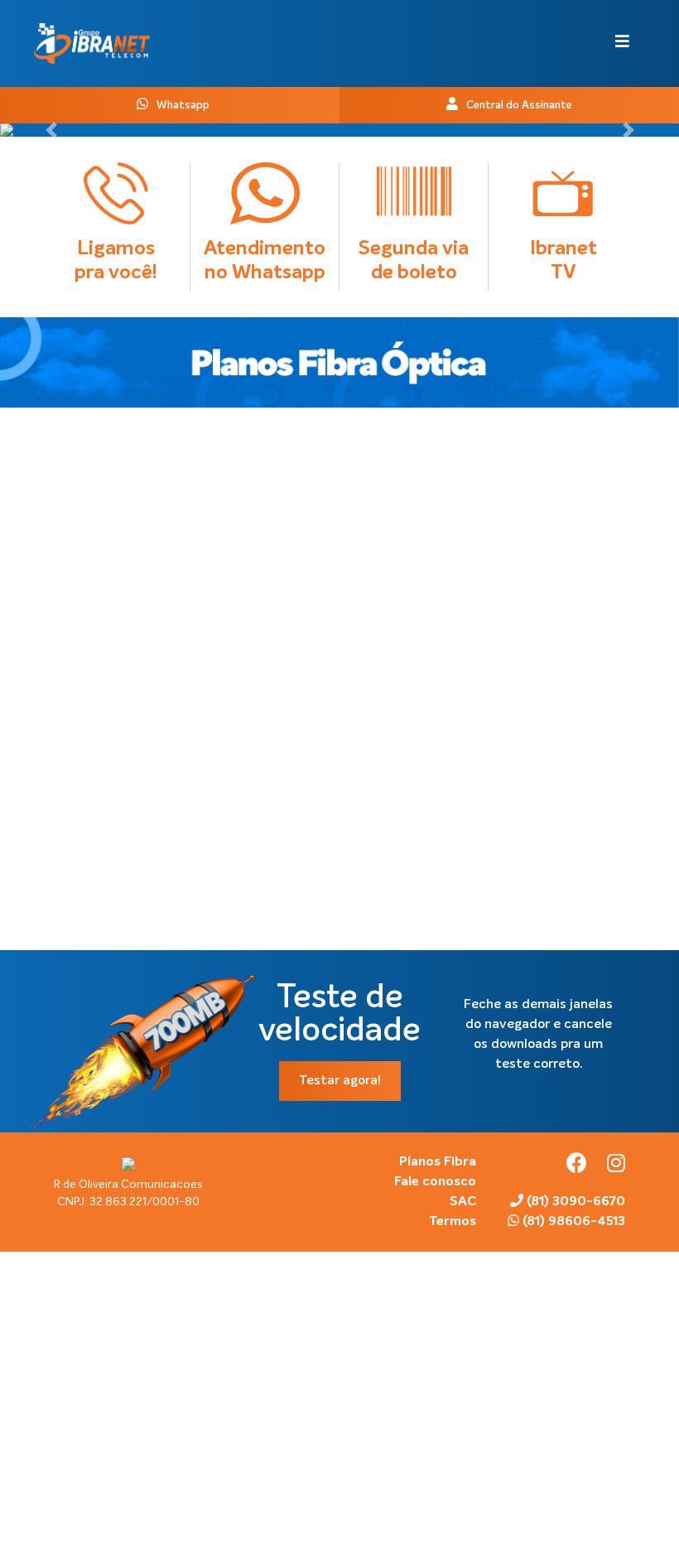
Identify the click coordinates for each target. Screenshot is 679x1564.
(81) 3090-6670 (574, 1202)
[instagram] (616, 1166)
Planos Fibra (437, 1162)
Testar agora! (340, 1081)
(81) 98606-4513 (572, 1222)
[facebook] (578, 1166)
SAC (463, 1202)
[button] (51, 130)
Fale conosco (435, 1182)
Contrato (186, 522)
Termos (452, 1222)
